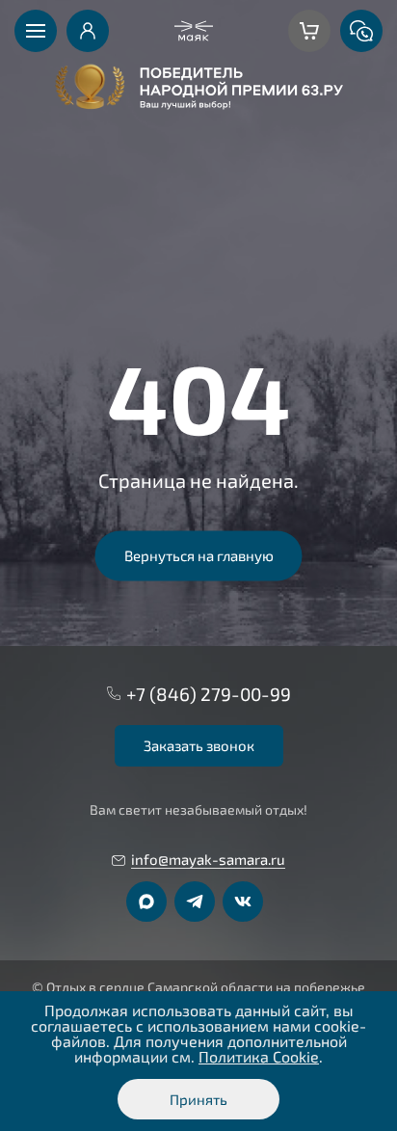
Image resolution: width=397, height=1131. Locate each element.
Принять (198, 1099)
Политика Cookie (258, 1056)
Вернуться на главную (199, 555)
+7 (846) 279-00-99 (208, 694)
